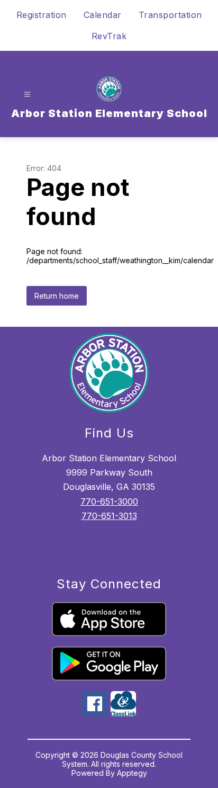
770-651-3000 (109, 501)
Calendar (103, 15)
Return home (56, 295)
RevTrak (109, 36)
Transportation (170, 15)
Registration (41, 15)
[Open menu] (27, 94)
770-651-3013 (109, 516)
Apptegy (132, 772)
